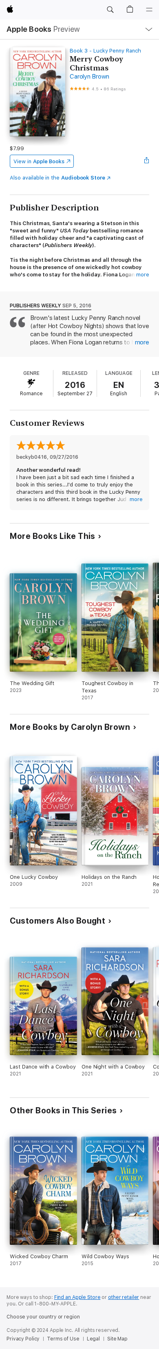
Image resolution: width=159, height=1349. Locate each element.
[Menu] (149, 10)
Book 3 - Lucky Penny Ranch (105, 51)
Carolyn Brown (89, 76)
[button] (110, 10)
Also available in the (57, 178)
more (142, 275)
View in (38, 161)
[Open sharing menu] (147, 161)
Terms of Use (63, 1339)
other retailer (123, 1297)
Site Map (117, 1339)
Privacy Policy (23, 1339)
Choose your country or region (43, 1317)
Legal (93, 1339)
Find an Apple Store (77, 1297)
